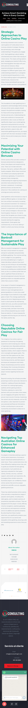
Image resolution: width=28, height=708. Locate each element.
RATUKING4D (14, 555)
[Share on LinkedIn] (7, 536)
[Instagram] (16, 704)
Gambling (4, 26)
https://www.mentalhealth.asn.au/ (11, 82)
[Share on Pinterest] (12, 536)
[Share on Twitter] (4, 536)
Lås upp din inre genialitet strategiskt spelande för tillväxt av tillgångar (20, 569)
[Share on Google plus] (10, 536)
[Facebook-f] (12, 704)
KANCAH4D (14, 559)
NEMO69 (14, 561)
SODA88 (14, 557)
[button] (13, 666)
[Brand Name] (9, 592)
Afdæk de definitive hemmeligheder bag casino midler (8, 569)
